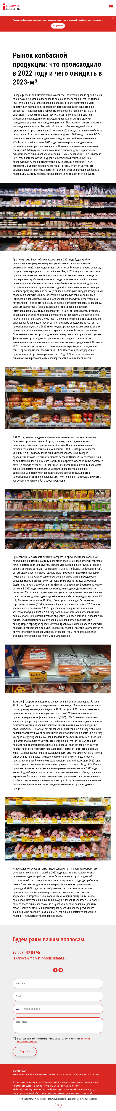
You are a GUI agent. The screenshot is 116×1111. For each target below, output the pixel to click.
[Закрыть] (112, 18)
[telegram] (55, 970)
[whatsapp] (60, 970)
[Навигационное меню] (111, 6)
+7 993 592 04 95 (26, 952)
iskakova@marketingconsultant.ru (39, 958)
